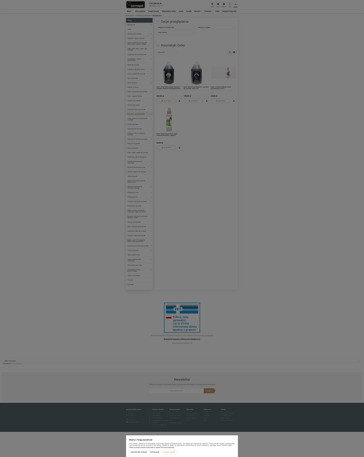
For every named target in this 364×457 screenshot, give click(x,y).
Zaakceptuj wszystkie (169, 452)
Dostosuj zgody (154, 452)
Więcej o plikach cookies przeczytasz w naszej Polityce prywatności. (152, 447)
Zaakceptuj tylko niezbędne (139, 452)
